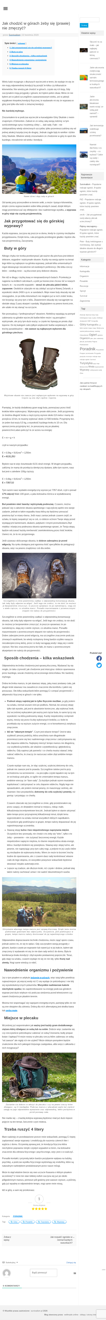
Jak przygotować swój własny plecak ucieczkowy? (91, 218)
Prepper (82, 353)
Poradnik (17, 1216)
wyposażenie (99, 367)
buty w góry (92, 318)
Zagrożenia (85, 301)
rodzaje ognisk (85, 359)
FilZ (81, 199)
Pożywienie (100, 350)
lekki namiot (84, 328)
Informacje (84, 266)
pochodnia (88, 341)
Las (100, 325)
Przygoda (97, 353)
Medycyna (100, 328)
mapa (90, 328)
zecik (82, 215)
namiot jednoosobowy (87, 331)
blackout (89, 315)
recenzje (89, 356)
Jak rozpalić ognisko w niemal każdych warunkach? (62, 1240)
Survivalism (14, 35)
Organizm (84, 276)
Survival (83, 296)
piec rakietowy (98, 338)
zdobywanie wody (96, 370)
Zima (81, 373)
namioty (97, 331)
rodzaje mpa (96, 356)
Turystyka (45, 1222)
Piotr (82, 241)
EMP (89, 321)
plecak (82, 341)
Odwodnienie (84, 335)
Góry (15, 1222)
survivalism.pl (37, 1311)
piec (91, 338)
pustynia (82, 356)
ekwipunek (83, 321)
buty (93, 315)
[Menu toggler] (5, 9)
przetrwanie (90, 353)
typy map (96, 363)
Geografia (94, 321)
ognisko (100, 335)
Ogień (93, 334)
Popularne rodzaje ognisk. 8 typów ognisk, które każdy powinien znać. (91, 233)
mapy (94, 328)
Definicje (100, 318)
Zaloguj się (71, 1262)
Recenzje (84, 286)
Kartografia (85, 271)
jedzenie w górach (40, 977)
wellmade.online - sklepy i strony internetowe (83, 1315)
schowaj (21, 43)
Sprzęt (83, 291)
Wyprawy (60, 1222)
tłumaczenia (84, 367)
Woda (91, 366)
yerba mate (11, 1010)
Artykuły (82, 315)
